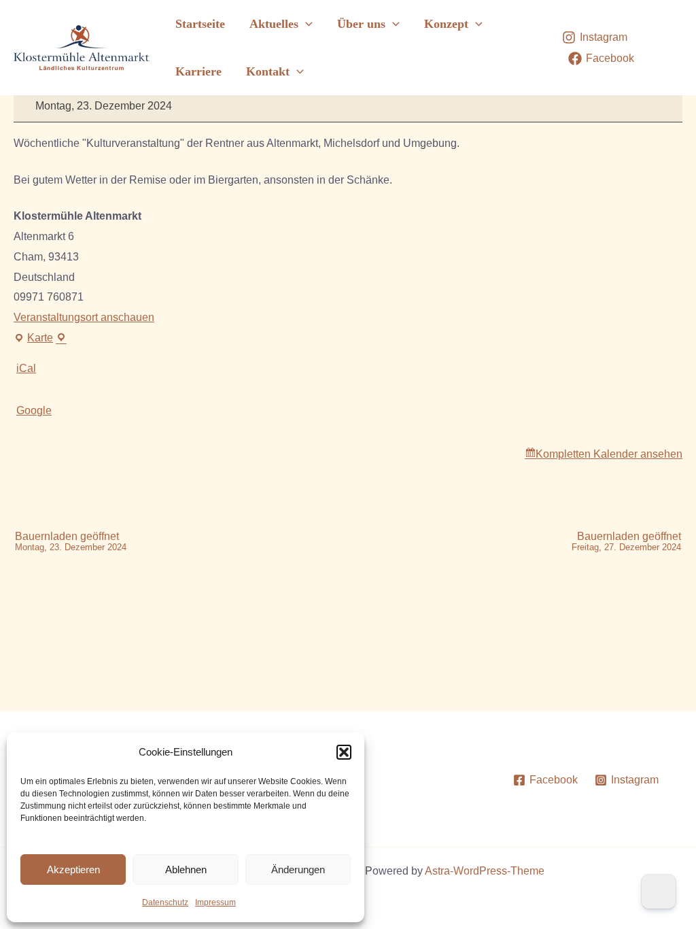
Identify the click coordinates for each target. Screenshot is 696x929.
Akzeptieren (73, 869)
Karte (40, 340)
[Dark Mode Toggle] (659, 892)
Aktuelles (273, 24)
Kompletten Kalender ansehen (609, 454)
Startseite (200, 24)
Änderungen (298, 869)
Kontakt (268, 71)
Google (34, 410)
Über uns (361, 24)
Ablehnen (186, 869)
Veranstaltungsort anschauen (84, 317)
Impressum (215, 902)
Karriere (198, 71)
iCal (26, 368)
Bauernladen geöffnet (70, 541)
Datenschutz (165, 902)
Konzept (446, 24)
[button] (344, 752)
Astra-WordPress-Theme (484, 871)
